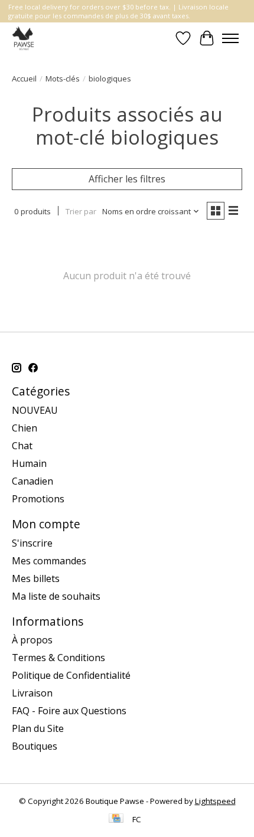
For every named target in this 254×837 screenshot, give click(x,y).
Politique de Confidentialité (71, 675)
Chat (22, 445)
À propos (32, 639)
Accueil (24, 78)
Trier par (81, 211)
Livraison (32, 692)
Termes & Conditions (58, 657)
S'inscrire (32, 543)
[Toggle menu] (230, 38)
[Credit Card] (116, 819)
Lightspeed (215, 801)
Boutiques (34, 746)
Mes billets (36, 578)
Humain (29, 463)
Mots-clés (62, 78)
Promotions (38, 498)
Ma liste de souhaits (56, 596)
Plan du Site (38, 728)
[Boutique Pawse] (24, 38)
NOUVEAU (35, 410)
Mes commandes (49, 560)
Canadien (32, 481)
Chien (24, 427)
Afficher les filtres (127, 178)
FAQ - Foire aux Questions (69, 710)
